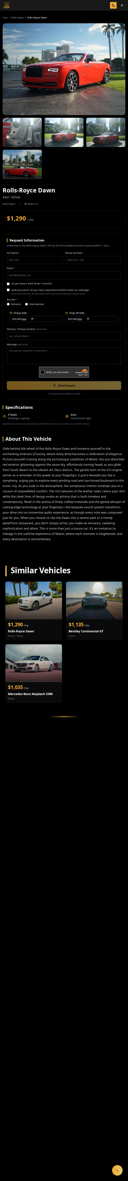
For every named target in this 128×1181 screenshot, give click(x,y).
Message (17, 344)
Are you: (12, 299)
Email (11, 268)
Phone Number (74, 252)
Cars (5, 17)
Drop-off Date (76, 313)
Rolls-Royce (17, 17)
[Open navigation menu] (122, 5)
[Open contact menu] (117, 1170)
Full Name (13, 252)
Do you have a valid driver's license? (32, 283)
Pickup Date (20, 313)
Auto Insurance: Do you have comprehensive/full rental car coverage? (50, 290)
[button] (64, 69)
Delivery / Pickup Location (26, 329)
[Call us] (113, 5)
